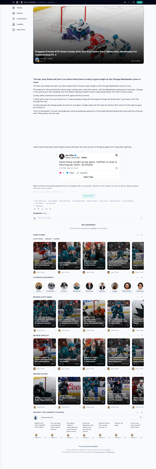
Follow (84, 157)
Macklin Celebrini (91, 201)
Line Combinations (127, 201)
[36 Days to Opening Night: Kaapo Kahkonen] (44, 391)
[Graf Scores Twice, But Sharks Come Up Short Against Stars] (143, 256)
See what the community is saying (48, 412)
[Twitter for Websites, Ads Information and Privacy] (116, 168)
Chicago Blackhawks (78, 201)
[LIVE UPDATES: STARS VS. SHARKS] (69, 256)
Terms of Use (100, 452)
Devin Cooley (103, 201)
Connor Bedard (52, 201)
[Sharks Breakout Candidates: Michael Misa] (69, 391)
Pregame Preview (114, 201)
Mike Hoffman (39, 203)
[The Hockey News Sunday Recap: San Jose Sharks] (143, 314)
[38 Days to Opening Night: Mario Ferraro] (94, 391)
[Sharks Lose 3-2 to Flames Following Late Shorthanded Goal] (44, 256)
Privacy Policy (111, 452)
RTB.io (108, 450)
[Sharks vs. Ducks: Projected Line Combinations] (94, 256)
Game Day (39, 206)
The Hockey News (40, 201)
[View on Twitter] (116, 156)
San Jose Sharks (50, 203)
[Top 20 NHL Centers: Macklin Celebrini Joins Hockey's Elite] (118, 314)
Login (139, 2)
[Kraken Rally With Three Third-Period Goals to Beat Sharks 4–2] (118, 256)
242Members (41, 2)
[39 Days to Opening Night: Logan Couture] (143, 391)
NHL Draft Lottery (64, 201)
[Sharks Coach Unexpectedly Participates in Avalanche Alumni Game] (94, 314)
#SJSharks (87, 164)
